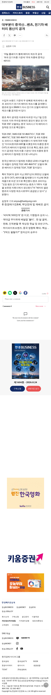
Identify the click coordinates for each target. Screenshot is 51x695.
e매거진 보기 (33, 389)
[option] (25, 493)
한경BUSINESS (11, 20)
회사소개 (5, 617)
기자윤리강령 (24, 621)
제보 (33, 2)
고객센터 (5, 625)
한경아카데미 (7, 665)
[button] (47, 2)
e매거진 (39, 2)
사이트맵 (15, 625)
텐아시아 (21, 665)
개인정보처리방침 (9, 621)
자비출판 (26, 2)
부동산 (35, 13)
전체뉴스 (6, 13)
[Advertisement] (25, 436)
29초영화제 (22, 670)
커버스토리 (18, 13)
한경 (7, 607)
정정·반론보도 (37, 621)
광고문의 (25, 617)
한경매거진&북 (7, 2)
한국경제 (5, 661)
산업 (43, 13)
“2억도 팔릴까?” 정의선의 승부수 (20, 232)
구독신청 (17, 389)
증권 (28, 13)
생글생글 (36, 665)
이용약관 (35, 617)
